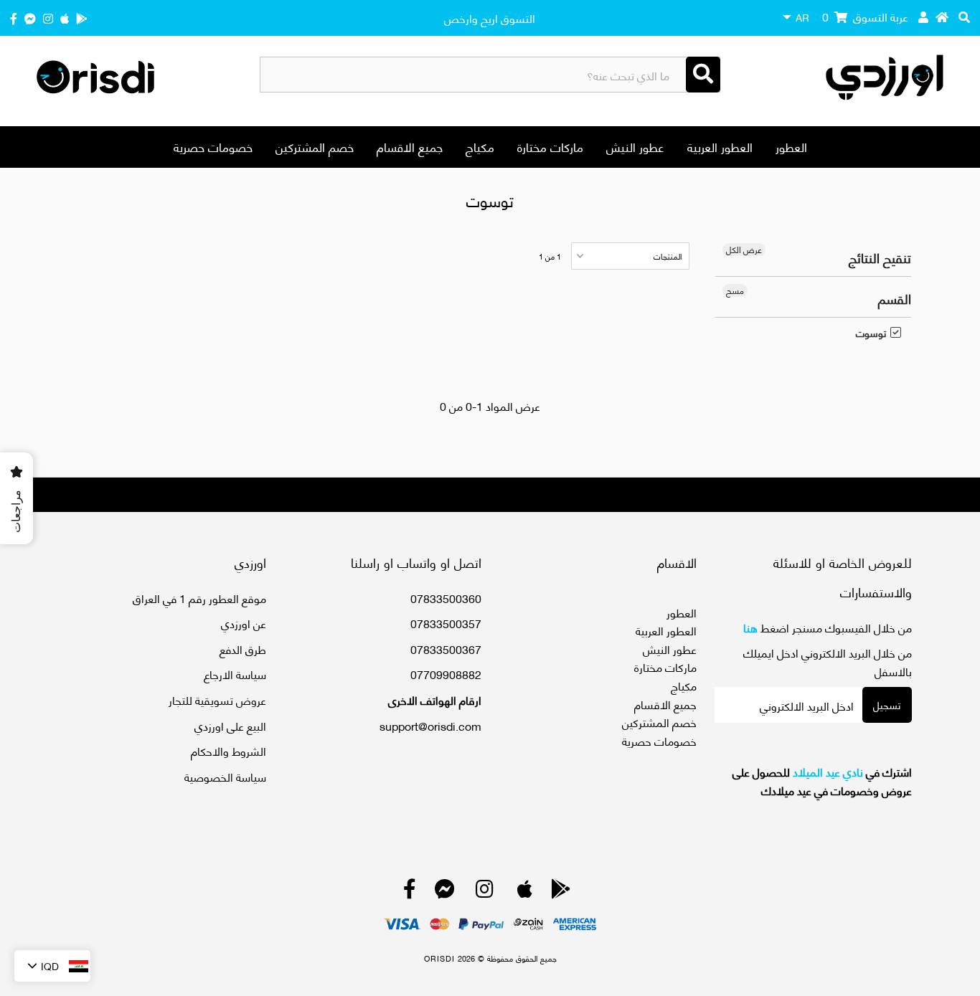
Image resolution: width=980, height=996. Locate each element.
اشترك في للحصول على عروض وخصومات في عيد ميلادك (822, 780)
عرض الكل (744, 249)
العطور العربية (720, 146)
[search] (964, 16)
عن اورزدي (243, 622)
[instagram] (48, 17)
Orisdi (439, 958)
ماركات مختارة (550, 146)
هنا (750, 627)
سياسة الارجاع (235, 673)
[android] (82, 17)
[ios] (64, 17)
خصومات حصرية (213, 146)
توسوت (871, 333)
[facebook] (13, 17)
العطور (791, 146)
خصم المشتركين (314, 146)
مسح (735, 290)
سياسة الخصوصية (225, 776)
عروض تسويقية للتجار (217, 699)
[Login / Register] (923, 16)
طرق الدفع (243, 648)
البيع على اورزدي (230, 725)
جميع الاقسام (410, 146)
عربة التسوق (865, 16)
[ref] (30, 17)
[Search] (703, 75)
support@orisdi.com (430, 725)
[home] (942, 16)
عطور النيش (635, 146)
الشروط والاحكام (228, 750)
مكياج (480, 146)
